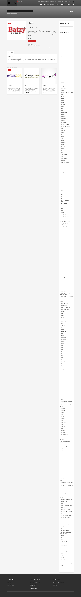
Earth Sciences (64, 158)
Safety (62, 462)
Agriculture (63, 43)
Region (62, 448)
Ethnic (62, 190)
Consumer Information (65, 126)
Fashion (62, 212)
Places (62, 414)
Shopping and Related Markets (67, 485)
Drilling (62, 150)
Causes (62, 98)
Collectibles (63, 108)
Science (33, 45)
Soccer (62, 489)
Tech (62, 513)
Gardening (63, 248)
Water (62, 561)
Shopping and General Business (65, 479)
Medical (62, 349)
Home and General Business (66, 273)
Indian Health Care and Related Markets (66, 300)
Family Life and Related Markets (65, 207)
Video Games (63, 557)
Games (62, 244)
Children (62, 102)
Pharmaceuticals (64, 396)
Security (62, 470)
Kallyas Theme (20, 594)
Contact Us (59, 1)
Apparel (62, 56)
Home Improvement (65, 277)
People (62, 383)
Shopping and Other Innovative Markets (66, 483)
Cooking (62, 128)
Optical (62, 377)
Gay (61, 250)
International (63, 313)
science (44, 46)
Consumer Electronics (65, 124)
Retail (62, 458)
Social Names (9, 584)
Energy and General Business (67, 176)
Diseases (62, 148)
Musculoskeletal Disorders (66, 365)
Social (62, 491)
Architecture (63, 58)
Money (62, 359)
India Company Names (53, 1)
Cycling (62, 136)
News (62, 373)
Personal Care (63, 387)
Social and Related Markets (66, 499)
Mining (62, 357)
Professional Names (10, 585)
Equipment (63, 188)
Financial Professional (65, 214)
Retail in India (9, 582)
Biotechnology (63, 88)
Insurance (63, 311)
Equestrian (63, 186)
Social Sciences (64, 501)
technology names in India (51, 46)
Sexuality (62, 474)
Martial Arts (63, 343)
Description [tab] (10, 52)
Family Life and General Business (65, 201)
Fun (61, 240)
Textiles (62, 535)
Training (62, 543)
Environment (63, 182)
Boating (62, 90)
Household (63, 279)
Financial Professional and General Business (65, 217)
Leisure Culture (64, 331)
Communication (64, 112)
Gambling (63, 242)
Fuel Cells (63, 238)
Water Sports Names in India (66, 563)
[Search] (71, 27)
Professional (63, 422)
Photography (63, 410)
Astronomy (63, 64)
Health (62, 265)
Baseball (62, 82)
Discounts (63, 146)
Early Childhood (64, 154)
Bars (62, 80)
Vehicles (62, 555)
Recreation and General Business (65, 435)
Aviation (62, 72)
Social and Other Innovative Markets (66, 496)
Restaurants (63, 456)
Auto (62, 66)
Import (62, 283)
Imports (62, 285)
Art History (63, 60)
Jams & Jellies (63, 321)
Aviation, (62, 74)
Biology (62, 86)
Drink (62, 152)
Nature (62, 371)
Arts (61, 62)
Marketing (63, 341)
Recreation (63, 432)
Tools (62, 537)
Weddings (63, 565)
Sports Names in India (65, 509)
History (62, 269)
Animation (63, 52)
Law (61, 327)
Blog (62, 1)
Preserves (63, 418)
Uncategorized (64, 551)
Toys (62, 539)
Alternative (63, 48)
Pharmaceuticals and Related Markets (66, 405)
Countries (63, 130)
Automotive (63, 68)
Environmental (64, 184)
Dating (62, 138)
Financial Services (64, 226)
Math (62, 345)
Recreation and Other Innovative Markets (64, 438)
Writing (62, 569)
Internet (62, 315)
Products (62, 420)
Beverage (63, 84)
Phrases (62, 412)
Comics (62, 110)
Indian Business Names (65, 287)
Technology (37, 45)
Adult (62, 39)
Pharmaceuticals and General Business (66, 398)
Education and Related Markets (67, 166)
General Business (64, 253)
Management (63, 339)
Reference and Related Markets (67, 446)
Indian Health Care (64, 291)
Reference (63, 444)
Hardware (63, 263)
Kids (62, 323)
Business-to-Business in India (67, 92)
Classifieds (63, 104)
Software (62, 503)
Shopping (63, 476)
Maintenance (63, 337)
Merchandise (63, 351)
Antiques (62, 54)
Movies (62, 363)
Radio (62, 428)
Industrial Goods (64, 305)
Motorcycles (63, 361)
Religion (62, 454)
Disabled (62, 144)
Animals (62, 50)
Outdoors (63, 379)
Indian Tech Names (65, 303)
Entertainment (64, 180)
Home (39, 1)
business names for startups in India (36, 46)
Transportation (64, 545)
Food (62, 234)
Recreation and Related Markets (65, 442)
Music (62, 367)
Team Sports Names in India (66, 511)
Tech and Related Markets (66, 520)
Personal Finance (64, 390)
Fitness (62, 230)
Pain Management (64, 381)
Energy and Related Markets (66, 178)
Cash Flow (63, 96)
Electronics (63, 170)
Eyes (62, 194)
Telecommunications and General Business (65, 533)
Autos (62, 70)
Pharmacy (63, 408)
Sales (62, 464)
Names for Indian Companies (45, 1)
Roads (62, 460)
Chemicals (63, 100)
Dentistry (62, 140)
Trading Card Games (65, 541)
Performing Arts (64, 385)
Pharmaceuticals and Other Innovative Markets (66, 402)
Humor (62, 281)
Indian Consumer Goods (65, 289)
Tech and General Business (66, 515)
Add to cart (32, 41)
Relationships (63, 452)
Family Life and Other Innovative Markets (64, 204)
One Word (63, 375)
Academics (63, 35)
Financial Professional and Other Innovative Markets (65, 220)
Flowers (62, 232)
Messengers (63, 353)
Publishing (63, 426)
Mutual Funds (63, 369)
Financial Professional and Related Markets (65, 224)
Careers (62, 94)
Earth (62, 156)
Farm (62, 210)
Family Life (63, 198)
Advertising (63, 41)
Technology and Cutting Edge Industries (66, 525)
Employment (63, 172)
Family (62, 196)
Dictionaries (63, 142)
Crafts (62, 134)
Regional (62, 450)
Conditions (63, 120)
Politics (62, 416)
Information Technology (65, 307)
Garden (62, 246)
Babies (62, 76)
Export (62, 192)
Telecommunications (65, 530)
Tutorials (62, 549)
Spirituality (63, 507)
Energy (62, 174)
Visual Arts (63, 559)
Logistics (62, 335)
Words (62, 567)
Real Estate (63, 430)
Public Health (63, 424)
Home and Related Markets (66, 275)
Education (63, 160)
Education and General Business (65, 163)
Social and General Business (66, 493)
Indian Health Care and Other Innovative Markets (66, 297)
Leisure (62, 329)
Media (62, 347)
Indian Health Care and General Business (65, 294)
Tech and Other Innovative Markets (65, 518)
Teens (62, 528)
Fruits (62, 236)
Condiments (63, 118)
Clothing (62, 106)
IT (61, 319)
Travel (62, 547)
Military (62, 355)
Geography (63, 256)
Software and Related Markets (67, 505)
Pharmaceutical (64, 393)
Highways (63, 267)
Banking (62, 78)
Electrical (62, 168)
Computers (63, 116)
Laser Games (63, 325)
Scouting (62, 468)
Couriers (62, 132)
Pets (61, 392)
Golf (61, 259)
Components (63, 114)
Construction (63, 122)
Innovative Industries (65, 309)
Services (62, 472)
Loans (62, 333)
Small (62, 487)
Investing (62, 317)
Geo (61, 255)
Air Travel (63, 45)
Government (63, 261)
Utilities (62, 553)
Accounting (63, 37)
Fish (61, 228)
